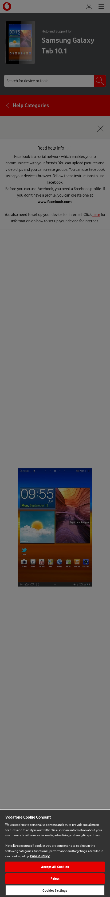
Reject (55, 879)
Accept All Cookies (55, 867)
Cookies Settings (54, 890)
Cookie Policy (40, 856)
